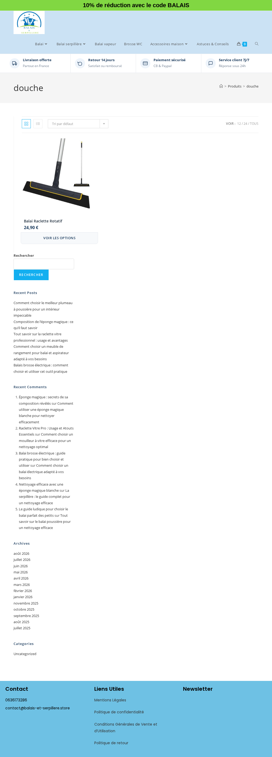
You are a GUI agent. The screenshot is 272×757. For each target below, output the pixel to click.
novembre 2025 (26, 603)
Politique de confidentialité (119, 712)
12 (239, 123)
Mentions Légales (110, 700)
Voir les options (59, 237)
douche (252, 86)
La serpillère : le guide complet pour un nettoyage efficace (44, 496)
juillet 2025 (22, 628)
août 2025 (21, 621)
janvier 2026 (23, 596)
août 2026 (21, 553)
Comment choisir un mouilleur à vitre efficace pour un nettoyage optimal (46, 440)
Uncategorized (25, 653)
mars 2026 (22, 584)
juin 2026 (21, 566)
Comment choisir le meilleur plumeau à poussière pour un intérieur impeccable (43, 309)
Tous (254, 123)
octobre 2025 (24, 609)
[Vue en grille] (26, 123)
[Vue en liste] (37, 123)
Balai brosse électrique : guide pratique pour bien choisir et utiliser (42, 459)
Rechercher (24, 255)
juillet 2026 (22, 559)
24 (245, 123)
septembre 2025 (26, 615)
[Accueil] (221, 86)
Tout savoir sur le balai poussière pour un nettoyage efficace (45, 521)
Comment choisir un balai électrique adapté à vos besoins (43, 471)
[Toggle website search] (256, 44)
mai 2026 (21, 572)
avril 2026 (21, 578)
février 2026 (23, 590)
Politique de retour (111, 743)
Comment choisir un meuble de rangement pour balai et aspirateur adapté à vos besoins (41, 352)
